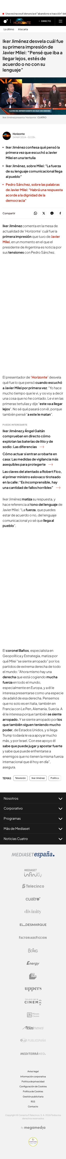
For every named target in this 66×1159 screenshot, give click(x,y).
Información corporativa (33, 1076)
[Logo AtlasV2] (33, 1028)
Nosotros (11, 798)
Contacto (33, 1106)
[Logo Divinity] (33, 911)
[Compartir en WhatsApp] (35, 213)
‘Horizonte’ (39, 377)
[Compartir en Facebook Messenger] (52, 213)
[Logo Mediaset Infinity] (33, 873)
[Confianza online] (33, 1145)
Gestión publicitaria (33, 1096)
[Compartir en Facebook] (60, 213)
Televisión (20, 778)
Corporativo (13, 808)
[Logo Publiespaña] (33, 1040)
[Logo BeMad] (33, 976)
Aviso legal (33, 1071)
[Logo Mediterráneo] (33, 1053)
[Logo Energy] (33, 963)
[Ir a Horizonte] (22, 21)
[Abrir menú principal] (60, 21)
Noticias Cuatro (16, 838)
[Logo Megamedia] (34, 1128)
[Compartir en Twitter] (44, 213)
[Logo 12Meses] (33, 1014)
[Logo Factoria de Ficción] (33, 937)
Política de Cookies (33, 1091)
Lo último (9, 29)
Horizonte (19, 133)
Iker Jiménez (38, 778)
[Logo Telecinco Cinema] (33, 1002)
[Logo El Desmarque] (33, 925)
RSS (33, 1101)
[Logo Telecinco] (33, 886)
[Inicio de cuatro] (6, 21)
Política (55, 778)
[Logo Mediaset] (33, 857)
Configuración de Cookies (33, 1086)
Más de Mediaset (17, 828)
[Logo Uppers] (33, 989)
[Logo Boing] (33, 950)
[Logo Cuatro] (33, 899)
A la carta (23, 29)
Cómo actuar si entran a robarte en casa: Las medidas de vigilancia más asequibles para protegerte (30, 459)
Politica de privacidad (33, 1081)
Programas (12, 818)
